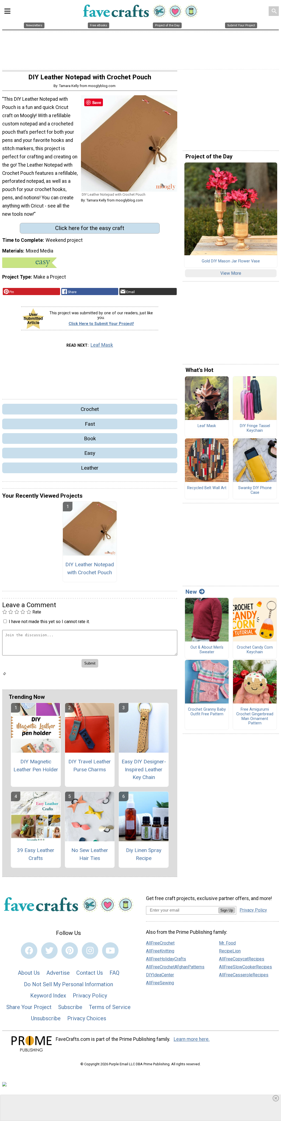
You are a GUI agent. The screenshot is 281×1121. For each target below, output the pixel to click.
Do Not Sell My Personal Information (68, 984)
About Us (29, 972)
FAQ (114, 972)
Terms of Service (110, 1007)
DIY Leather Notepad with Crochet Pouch (89, 568)
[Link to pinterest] (69, 950)
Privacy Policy (90, 995)
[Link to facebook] (29, 950)
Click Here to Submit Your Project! (101, 323)
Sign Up (226, 910)
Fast (90, 424)
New (191, 591)
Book (90, 438)
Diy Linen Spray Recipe (143, 854)
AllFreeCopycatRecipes (241, 959)
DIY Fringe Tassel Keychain (255, 428)
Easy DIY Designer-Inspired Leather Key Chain (144, 769)
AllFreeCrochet (160, 943)
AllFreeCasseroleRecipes (243, 974)
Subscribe (70, 1007)
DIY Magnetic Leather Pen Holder (35, 765)
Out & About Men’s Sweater (206, 649)
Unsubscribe (46, 1018)
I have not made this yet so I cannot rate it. (49, 621)
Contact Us (89, 972)
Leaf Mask (102, 345)
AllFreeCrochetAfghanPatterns (175, 966)
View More (230, 273)
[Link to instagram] (90, 950)
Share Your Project (29, 1007)
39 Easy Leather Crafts (35, 854)
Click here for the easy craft (89, 228)
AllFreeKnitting (160, 951)
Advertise (58, 972)
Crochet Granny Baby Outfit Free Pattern (207, 711)
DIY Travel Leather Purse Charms (89, 765)
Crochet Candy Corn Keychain (255, 649)
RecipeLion (230, 951)
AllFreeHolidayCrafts (166, 959)
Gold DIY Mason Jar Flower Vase (231, 261)
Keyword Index (48, 995)
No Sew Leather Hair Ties (89, 854)
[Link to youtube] (110, 950)
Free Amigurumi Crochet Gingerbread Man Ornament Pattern (254, 716)
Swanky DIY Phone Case (255, 490)
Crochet (90, 409)
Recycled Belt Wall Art (206, 488)
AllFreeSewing (160, 982)
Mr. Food (227, 943)
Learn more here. (192, 1039)
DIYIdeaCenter (160, 974)
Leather (90, 468)
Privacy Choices (86, 1018)
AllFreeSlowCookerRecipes (245, 966)
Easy (89, 453)
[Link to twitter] (49, 950)
